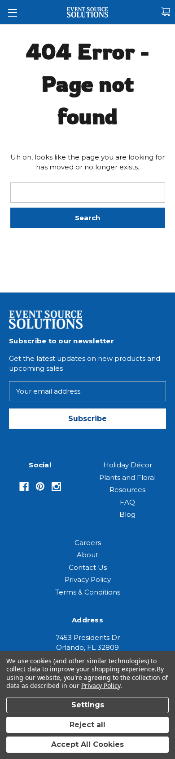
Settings (87, 705)
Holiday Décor (127, 465)
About (87, 554)
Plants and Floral (127, 477)
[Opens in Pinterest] (40, 486)
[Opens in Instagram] (56, 486)
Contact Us (88, 567)
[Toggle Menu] (12, 12)
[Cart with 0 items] (166, 12)
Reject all (87, 724)
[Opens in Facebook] (24, 486)
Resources (127, 489)
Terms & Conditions (87, 592)
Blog (127, 514)
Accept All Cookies (87, 744)
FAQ (127, 502)
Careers (87, 542)
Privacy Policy (88, 579)
